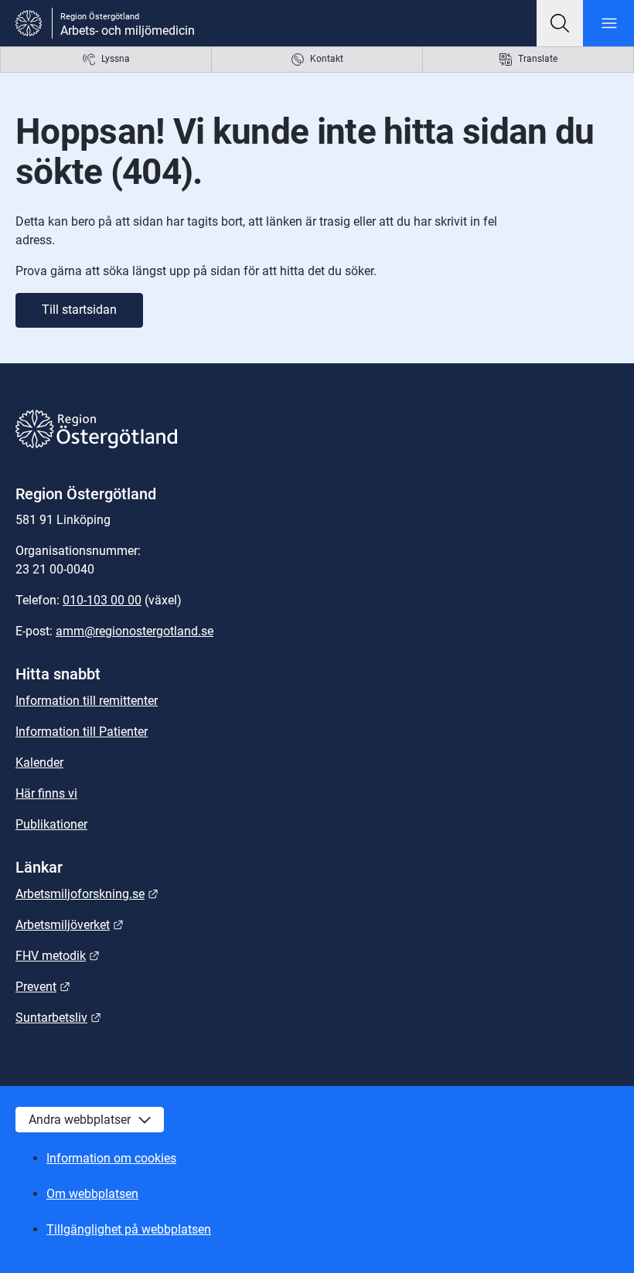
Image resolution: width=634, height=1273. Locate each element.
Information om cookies (111, 1158)
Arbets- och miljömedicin (127, 30)
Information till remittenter (86, 700)
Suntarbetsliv (58, 1017)
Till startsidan (79, 309)
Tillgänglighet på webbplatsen (128, 1229)
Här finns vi (46, 793)
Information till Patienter (81, 731)
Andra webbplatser (80, 1119)
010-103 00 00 (102, 600)
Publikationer (51, 824)
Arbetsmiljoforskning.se (86, 894)
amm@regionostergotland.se (134, 631)
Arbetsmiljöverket (69, 924)
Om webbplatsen (92, 1193)
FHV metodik (57, 955)
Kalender (39, 762)
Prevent (42, 986)
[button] (560, 23)
